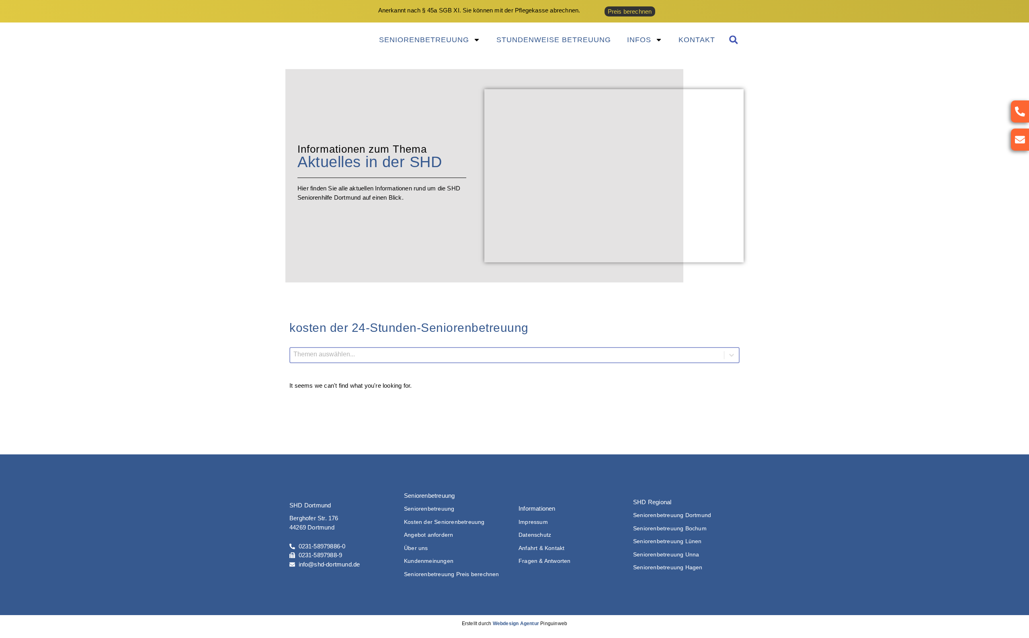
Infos (639, 40)
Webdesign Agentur (516, 623)
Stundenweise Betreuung (553, 40)
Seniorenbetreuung (424, 40)
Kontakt (696, 40)
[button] (733, 40)
